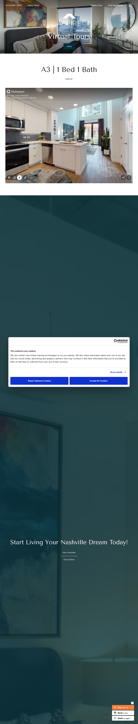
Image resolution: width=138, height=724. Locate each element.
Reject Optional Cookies (39, 381)
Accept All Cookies (98, 381)
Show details (116, 372)
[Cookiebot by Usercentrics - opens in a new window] (116, 341)
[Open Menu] (131, 5)
